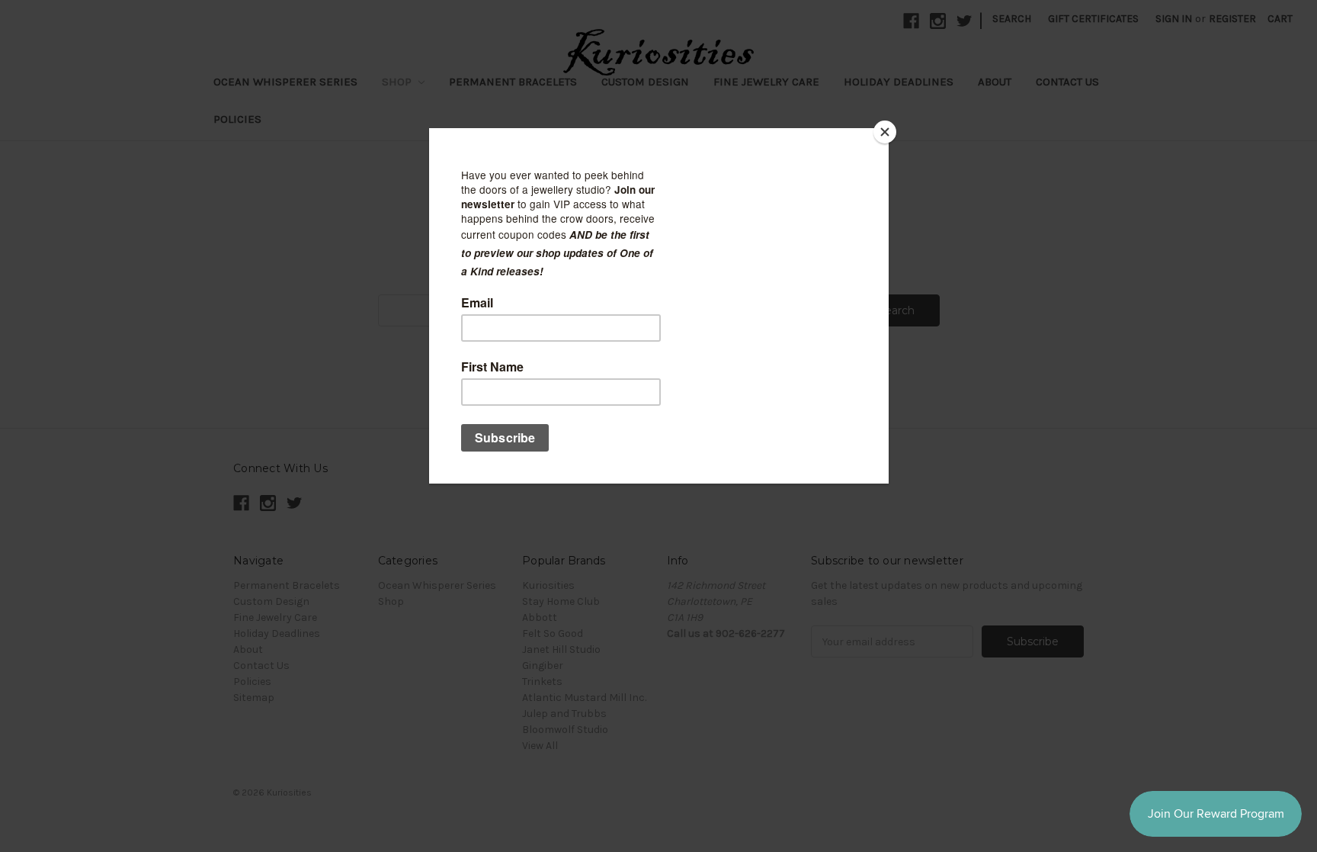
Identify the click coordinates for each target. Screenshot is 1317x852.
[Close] (884, 132)
